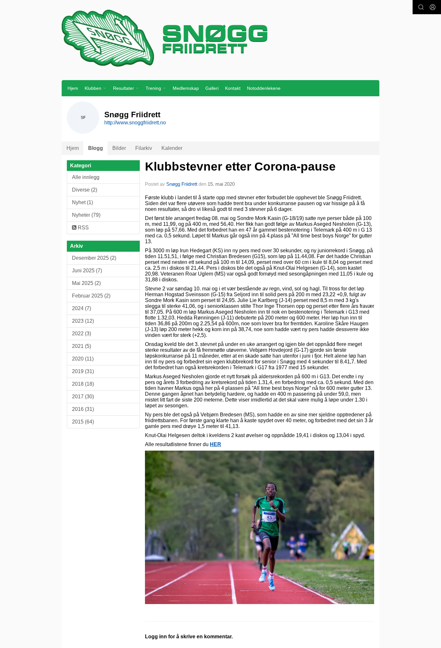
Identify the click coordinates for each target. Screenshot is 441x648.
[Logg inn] (432, 7)
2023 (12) (83, 321)
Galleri (212, 88)
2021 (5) (81, 346)
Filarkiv (143, 148)
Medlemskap (186, 88)
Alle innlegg (85, 177)
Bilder (119, 148)
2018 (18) (83, 384)
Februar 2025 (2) (91, 295)
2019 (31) (83, 371)
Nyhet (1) (82, 202)
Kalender (171, 148)
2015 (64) (83, 421)
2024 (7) (81, 308)
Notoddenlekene (264, 88)
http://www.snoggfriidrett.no (135, 122)
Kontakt (233, 88)
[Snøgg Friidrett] (220, 38)
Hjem (72, 88)
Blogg (95, 148)
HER (215, 444)
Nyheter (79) (86, 215)
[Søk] (421, 7)
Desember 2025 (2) (94, 258)
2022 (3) (81, 333)
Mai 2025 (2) (86, 283)
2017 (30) (83, 396)
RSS (83, 227)
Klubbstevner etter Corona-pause (240, 166)
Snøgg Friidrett (181, 184)
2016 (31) (83, 409)
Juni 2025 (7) (87, 270)
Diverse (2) (84, 190)
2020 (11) (83, 358)
